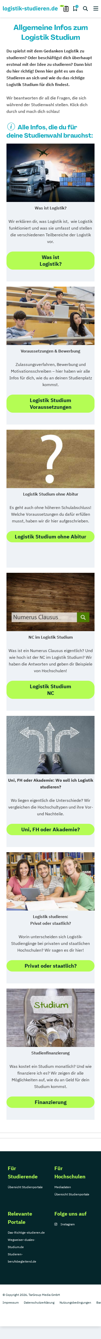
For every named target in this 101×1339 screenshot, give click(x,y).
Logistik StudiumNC (50, 689)
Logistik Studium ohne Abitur (50, 536)
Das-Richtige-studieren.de (26, 1232)
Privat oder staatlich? (51, 965)
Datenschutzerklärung (39, 1302)
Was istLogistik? (51, 260)
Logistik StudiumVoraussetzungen (50, 403)
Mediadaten (62, 1187)
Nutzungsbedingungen (75, 1302)
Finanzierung (51, 1102)
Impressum (11, 1302)
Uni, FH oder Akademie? (50, 829)
